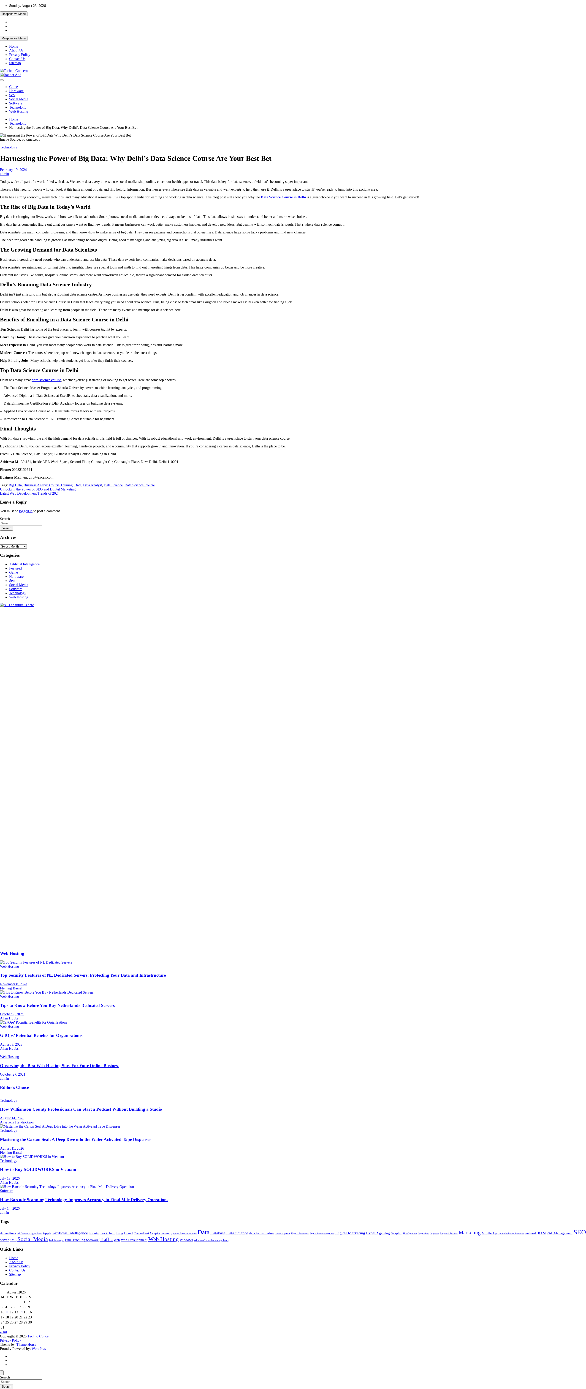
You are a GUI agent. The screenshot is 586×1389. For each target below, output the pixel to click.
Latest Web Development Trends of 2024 (30, 493)
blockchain (107, 1233)
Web (117, 1240)
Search (5, 519)
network (531, 1233)
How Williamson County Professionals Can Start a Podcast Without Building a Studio (81, 1109)
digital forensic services (322, 1233)
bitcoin (94, 1233)
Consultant (141, 1233)
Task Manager (56, 1240)
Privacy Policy (19, 55)
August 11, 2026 (12, 1148)
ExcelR (372, 1233)
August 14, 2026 (12, 1118)
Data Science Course (140, 485)
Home (13, 46)
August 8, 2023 (11, 1044)
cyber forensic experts (185, 1233)
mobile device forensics (511, 1233)
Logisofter (423, 1233)
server (4, 1240)
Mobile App (490, 1233)
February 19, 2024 (13, 170)
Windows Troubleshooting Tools (211, 1240)
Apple (47, 1233)
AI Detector (23, 1233)
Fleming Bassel (11, 988)
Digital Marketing (350, 1233)
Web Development (134, 1240)
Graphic (396, 1233)
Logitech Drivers (449, 1233)
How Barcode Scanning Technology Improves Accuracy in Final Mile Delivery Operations (84, 1199)
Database (217, 1233)
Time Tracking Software (82, 1240)
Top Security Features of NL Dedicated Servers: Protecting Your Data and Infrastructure (83, 975)
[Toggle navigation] (2, 80)
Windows (186, 1240)
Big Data (15, 485)
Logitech (434, 1233)
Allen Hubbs (9, 1018)
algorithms (36, 1233)
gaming (384, 1233)
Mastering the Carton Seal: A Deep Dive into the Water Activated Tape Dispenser (75, 1139)
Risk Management (559, 1233)
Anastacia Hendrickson (17, 1122)
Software (15, 103)
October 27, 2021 (12, 1074)
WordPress (39, 1349)
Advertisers (8, 1233)
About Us (16, 50)
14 (21, 1312)
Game (13, 87)
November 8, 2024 (13, 984)
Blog (119, 1233)
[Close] (2, 1372)
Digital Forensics (300, 1233)
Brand (128, 1233)
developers (282, 1233)
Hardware (16, 91)
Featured (15, 568)
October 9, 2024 (12, 1014)
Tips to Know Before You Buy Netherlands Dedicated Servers (57, 1005)
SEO (579, 1232)
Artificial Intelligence (24, 564)
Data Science (113, 485)
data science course (46, 380)
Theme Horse (26, 1344)
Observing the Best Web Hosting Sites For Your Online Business (59, 1065)
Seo (12, 95)
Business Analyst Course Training (48, 485)
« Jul (3, 1332)
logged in (26, 511)
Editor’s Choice (14, 1087)
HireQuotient (410, 1233)
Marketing (470, 1233)
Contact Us (17, 59)
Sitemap (15, 63)
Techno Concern (39, 1336)
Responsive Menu (14, 14)
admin (4, 174)
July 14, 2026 (10, 1208)
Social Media (18, 99)
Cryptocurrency (161, 1233)
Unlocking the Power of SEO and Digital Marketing (38, 489)
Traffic (106, 1239)
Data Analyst (92, 485)
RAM (542, 1233)
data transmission (261, 1233)
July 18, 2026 (10, 1178)
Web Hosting (18, 111)
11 (7, 1312)
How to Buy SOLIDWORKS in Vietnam (38, 1169)
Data (77, 485)
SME (13, 1240)
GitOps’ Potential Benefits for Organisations (41, 1035)
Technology (17, 107)
